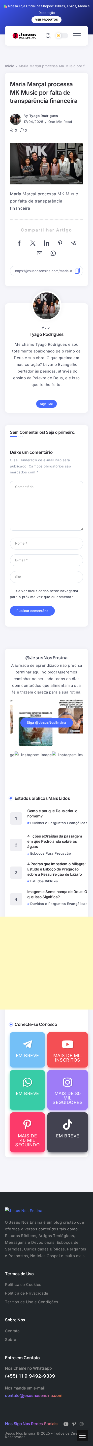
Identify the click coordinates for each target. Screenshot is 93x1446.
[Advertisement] (46, 963)
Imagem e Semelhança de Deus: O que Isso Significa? (57, 894)
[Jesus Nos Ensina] (24, 35)
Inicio (9, 66)
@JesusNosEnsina (46, 657)
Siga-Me (46, 404)
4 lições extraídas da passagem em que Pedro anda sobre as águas (54, 841)
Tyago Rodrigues (43, 116)
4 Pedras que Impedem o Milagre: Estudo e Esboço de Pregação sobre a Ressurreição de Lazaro (56, 869)
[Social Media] (27, 1050)
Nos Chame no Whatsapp (28, 1368)
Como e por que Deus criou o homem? (52, 813)
